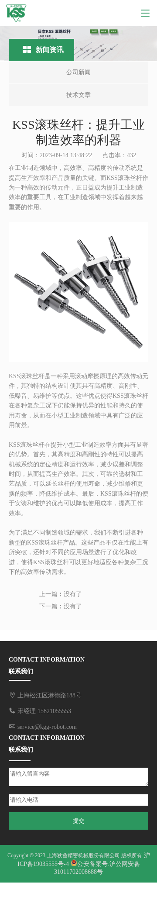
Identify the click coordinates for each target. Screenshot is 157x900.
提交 (78, 820)
